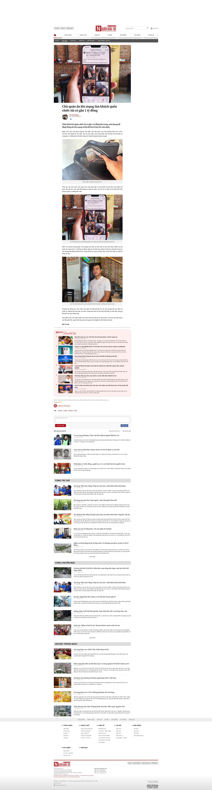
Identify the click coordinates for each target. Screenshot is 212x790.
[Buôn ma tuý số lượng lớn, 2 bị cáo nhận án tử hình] (62, 533)
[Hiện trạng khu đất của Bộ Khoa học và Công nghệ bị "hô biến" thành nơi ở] (62, 668)
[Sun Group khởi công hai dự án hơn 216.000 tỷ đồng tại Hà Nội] (66, 359)
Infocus (151, 35)
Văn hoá (81, 40)
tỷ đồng (65, 410)
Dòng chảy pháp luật (86, 728)
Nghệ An (60, 410)
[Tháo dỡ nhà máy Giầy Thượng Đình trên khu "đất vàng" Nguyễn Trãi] (62, 711)
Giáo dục (73, 40)
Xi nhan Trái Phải (68, 753)
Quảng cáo (70, 28)
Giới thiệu (136, 763)
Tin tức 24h (145, 763)
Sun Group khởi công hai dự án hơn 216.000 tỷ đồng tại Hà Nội (96, 356)
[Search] (147, 28)
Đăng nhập (124, 425)
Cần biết (136, 733)
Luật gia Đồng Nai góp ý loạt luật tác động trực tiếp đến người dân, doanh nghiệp (99, 367)
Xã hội (110, 35)
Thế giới (65, 738)
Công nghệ (102, 742)
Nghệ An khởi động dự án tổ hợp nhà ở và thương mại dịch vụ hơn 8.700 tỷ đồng (101, 544)
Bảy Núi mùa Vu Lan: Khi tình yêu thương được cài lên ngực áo (96, 337)
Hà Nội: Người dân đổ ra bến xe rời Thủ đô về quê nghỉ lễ (95, 597)
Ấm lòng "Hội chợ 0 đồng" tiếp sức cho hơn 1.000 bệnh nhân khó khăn (100, 486)
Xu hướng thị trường (104, 738)
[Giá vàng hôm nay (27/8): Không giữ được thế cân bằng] (62, 696)
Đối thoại (65, 735)
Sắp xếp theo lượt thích (114, 431)
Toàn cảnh (68, 35)
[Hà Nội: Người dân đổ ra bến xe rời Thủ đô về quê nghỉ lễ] (62, 601)
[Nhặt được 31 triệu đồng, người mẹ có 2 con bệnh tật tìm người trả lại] (62, 468)
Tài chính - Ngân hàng (105, 731)
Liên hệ (57, 28)
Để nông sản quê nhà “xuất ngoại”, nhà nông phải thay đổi (95, 500)
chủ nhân (70, 410)
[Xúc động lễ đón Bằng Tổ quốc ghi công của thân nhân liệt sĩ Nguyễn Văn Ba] (62, 519)
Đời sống (123, 35)
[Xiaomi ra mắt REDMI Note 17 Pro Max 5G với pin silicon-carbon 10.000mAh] (66, 350)
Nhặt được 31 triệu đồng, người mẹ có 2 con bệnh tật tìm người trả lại (99, 464)
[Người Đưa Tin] (84, 764)
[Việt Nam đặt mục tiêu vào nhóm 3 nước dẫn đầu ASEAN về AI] (66, 379)
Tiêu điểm (66, 728)
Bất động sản (102, 728)
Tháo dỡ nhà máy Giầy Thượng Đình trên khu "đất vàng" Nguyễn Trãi (99, 707)
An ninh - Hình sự (86, 738)
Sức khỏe (136, 731)
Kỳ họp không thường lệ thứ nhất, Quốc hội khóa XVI (81, 37)
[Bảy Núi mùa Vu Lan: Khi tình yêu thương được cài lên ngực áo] (66, 340)
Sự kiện (65, 733)
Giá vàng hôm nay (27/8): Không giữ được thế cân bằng (94, 692)
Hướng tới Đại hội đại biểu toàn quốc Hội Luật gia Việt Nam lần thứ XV (137, 37)
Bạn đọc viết (66, 755)
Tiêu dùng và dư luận (104, 740)
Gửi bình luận (60, 425)
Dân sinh (64, 40)
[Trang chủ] (106, 28)
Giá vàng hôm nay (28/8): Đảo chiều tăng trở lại (91, 649)
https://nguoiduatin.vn (58, 768)
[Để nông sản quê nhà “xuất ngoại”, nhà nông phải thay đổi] (62, 504)
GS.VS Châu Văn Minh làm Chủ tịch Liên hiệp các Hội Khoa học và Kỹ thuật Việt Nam (101, 386)
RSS (130, 763)
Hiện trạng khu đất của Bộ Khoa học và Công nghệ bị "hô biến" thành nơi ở (101, 664)
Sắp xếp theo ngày (127, 431)
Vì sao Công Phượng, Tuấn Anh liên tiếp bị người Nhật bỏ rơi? (96, 435)
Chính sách (66, 731)
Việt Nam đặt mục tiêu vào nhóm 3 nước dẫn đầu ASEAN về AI (95, 376)
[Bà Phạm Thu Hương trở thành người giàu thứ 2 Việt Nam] (62, 682)
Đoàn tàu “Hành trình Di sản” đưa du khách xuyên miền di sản (97, 625)
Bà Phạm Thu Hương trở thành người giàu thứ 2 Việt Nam (95, 678)
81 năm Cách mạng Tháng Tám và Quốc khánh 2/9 (107, 37)
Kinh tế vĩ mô (102, 733)
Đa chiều (137, 35)
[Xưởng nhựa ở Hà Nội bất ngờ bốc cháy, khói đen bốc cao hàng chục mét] (62, 615)
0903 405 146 (58, 783)
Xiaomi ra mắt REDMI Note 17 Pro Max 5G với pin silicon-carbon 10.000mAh (100, 346)
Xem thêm (92, 556)
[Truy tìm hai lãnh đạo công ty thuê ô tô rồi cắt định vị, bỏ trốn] (62, 454)
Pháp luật (83, 35)
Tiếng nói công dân (86, 735)
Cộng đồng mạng (138, 735)
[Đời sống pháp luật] (140, 786)
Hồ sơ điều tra (85, 733)
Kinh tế (97, 35)
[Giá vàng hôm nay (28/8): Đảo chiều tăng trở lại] (62, 653)
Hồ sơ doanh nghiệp (104, 735)
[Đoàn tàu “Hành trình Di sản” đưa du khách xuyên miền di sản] (62, 629)
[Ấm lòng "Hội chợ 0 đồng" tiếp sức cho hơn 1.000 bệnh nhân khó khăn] (62, 490)
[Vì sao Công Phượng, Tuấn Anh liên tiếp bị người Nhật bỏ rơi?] (62, 439)
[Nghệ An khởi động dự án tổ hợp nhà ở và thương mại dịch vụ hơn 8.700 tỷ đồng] (62, 547)
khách (75, 410)
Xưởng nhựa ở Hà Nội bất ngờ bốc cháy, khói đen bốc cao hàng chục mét (100, 611)
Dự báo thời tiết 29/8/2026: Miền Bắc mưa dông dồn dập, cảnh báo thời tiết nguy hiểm (101, 569)
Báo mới (154, 763)
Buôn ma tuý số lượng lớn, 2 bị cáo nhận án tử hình (92, 529)
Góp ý (62, 28)
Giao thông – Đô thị (104, 40)
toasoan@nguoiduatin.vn (60, 785)
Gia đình (136, 728)
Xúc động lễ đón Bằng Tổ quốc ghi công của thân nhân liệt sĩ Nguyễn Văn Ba (102, 515)
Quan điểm (66, 751)
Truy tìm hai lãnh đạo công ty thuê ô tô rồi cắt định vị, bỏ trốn (96, 450)
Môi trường (91, 40)
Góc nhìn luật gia (85, 731)
